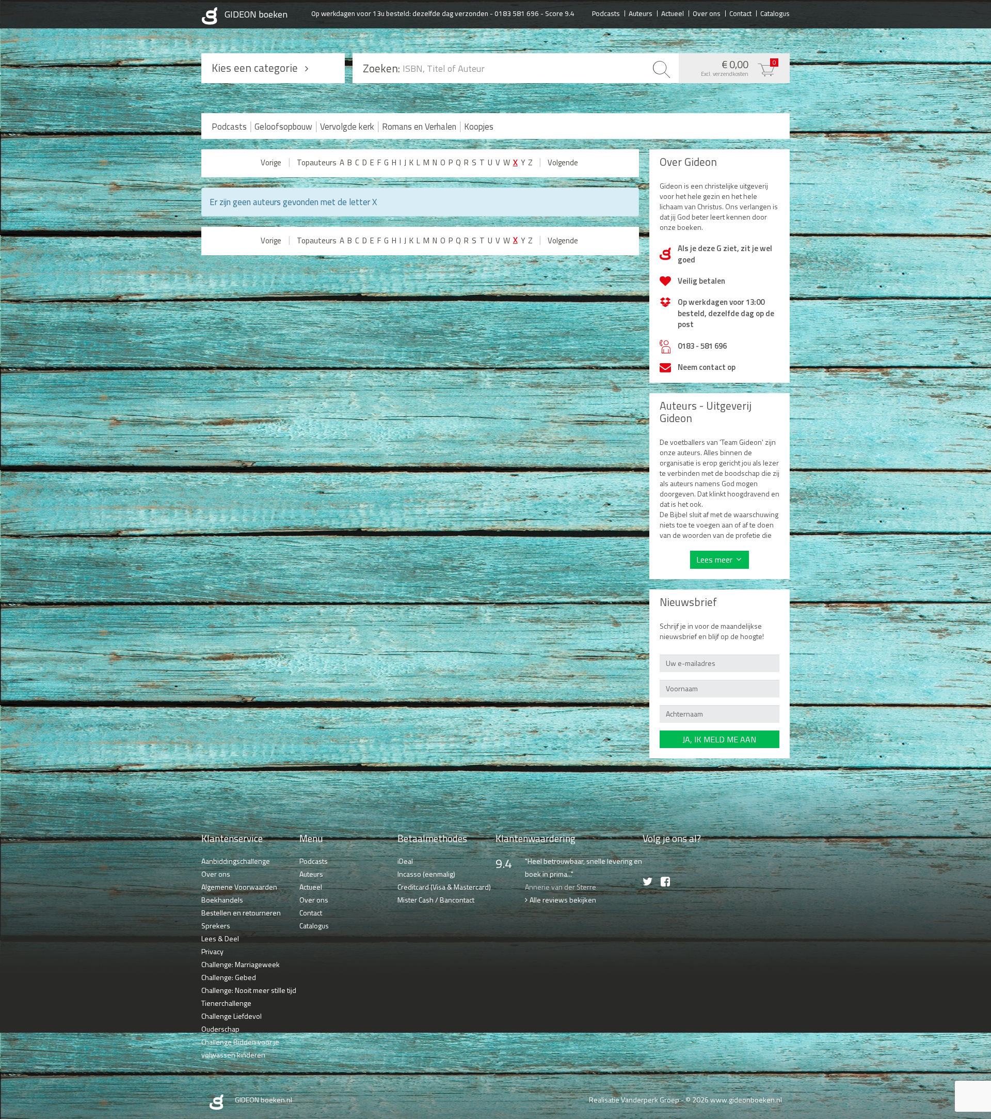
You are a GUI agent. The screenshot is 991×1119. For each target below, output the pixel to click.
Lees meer (714, 559)
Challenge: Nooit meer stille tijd (248, 990)
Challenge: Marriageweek (240, 964)
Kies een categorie (255, 67)
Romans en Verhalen (419, 126)
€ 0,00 (738, 67)
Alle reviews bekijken (563, 899)
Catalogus (775, 13)
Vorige (271, 162)
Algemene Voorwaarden (239, 886)
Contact (740, 13)
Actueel (672, 13)
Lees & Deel (220, 938)
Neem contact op (707, 367)
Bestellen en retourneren (241, 912)
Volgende (563, 162)
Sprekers (215, 925)
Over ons (707, 13)
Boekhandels (222, 899)
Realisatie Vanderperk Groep (634, 1099)
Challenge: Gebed (228, 977)
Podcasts (606, 13)
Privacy (212, 951)
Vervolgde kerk (347, 126)
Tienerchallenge (226, 1003)
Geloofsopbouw (283, 126)
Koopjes (478, 126)
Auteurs (640, 13)
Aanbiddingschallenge (235, 861)
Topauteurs (317, 162)
